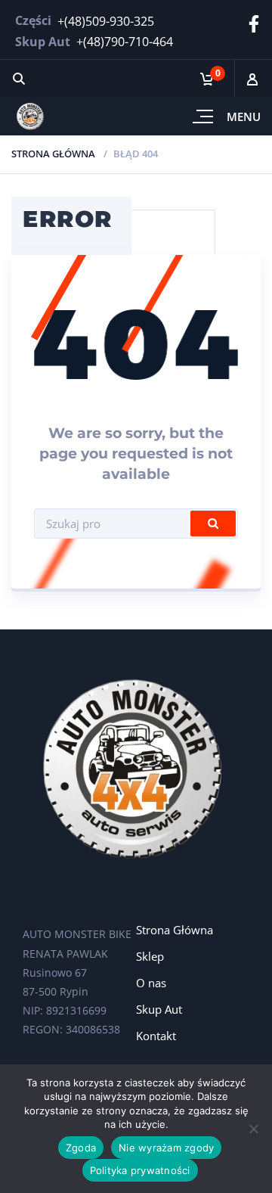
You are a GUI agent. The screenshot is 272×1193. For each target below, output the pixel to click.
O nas (151, 982)
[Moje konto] (253, 79)
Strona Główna (174, 929)
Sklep (150, 956)
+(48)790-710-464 (124, 41)
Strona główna (53, 153)
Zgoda (81, 1148)
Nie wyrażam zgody (166, 1148)
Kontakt (156, 1035)
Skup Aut (159, 1009)
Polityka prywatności (140, 1170)
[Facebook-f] (253, 24)
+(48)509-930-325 (105, 21)
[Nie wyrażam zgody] (253, 1128)
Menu (244, 116)
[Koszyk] (211, 79)
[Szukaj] (19, 79)
